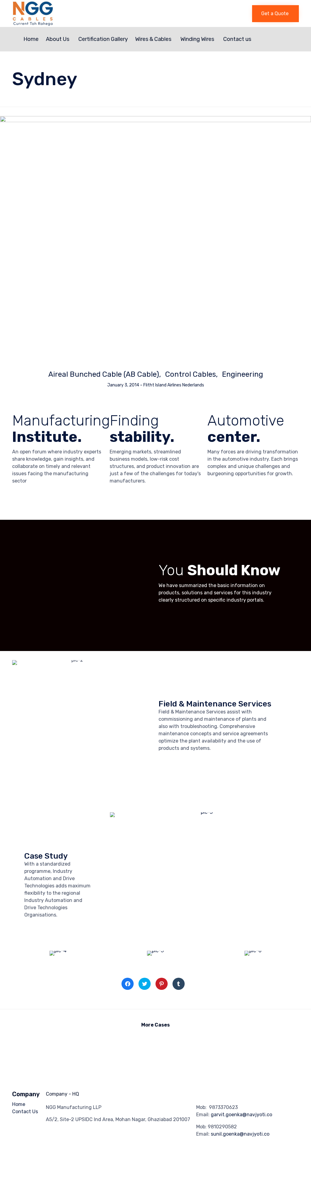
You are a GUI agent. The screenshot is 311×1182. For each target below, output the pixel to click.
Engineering (242, 374)
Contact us (237, 39)
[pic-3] (204, 812)
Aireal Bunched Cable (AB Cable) (103, 374)
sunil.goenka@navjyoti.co (240, 1134)
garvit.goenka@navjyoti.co (241, 1114)
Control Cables (190, 374)
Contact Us (25, 1111)
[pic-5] (155, 950)
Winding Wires (197, 39)
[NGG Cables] (80, 13)
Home (31, 39)
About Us (57, 39)
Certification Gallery (103, 39)
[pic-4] (58, 950)
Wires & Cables (153, 39)
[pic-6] (252, 950)
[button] (275, 13)
